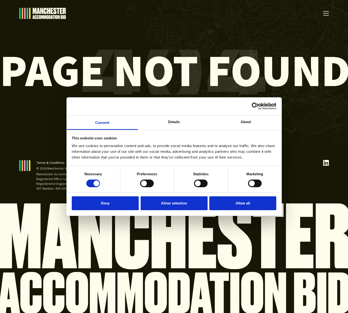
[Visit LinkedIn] (326, 163)
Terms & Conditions (50, 162)
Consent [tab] (102, 122)
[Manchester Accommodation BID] (42, 13)
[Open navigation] (326, 13)
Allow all (243, 203)
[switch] (147, 183)
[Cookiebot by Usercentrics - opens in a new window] (255, 106)
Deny (105, 203)
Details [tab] (174, 122)
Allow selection (174, 203)
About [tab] (246, 122)
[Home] (25, 165)
